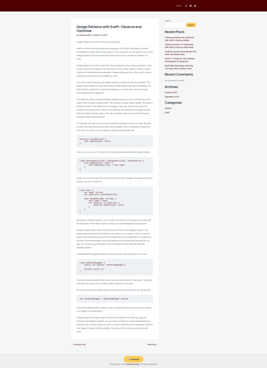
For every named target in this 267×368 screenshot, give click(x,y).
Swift (167, 112)
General (168, 108)
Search (168, 21)
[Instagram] (186, 6)
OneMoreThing (132, 364)
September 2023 (172, 97)
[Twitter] (195, 6)
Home (178, 6)
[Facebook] (191, 6)
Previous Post (78, 345)
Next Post (152, 345)
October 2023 (171, 92)
